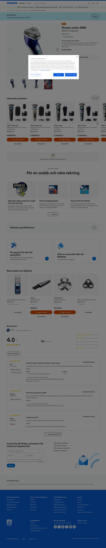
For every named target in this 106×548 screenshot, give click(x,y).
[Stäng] (77, 56)
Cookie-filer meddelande (45, 70)
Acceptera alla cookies (71, 74)
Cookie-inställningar (35, 74)
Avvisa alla (58, 74)
